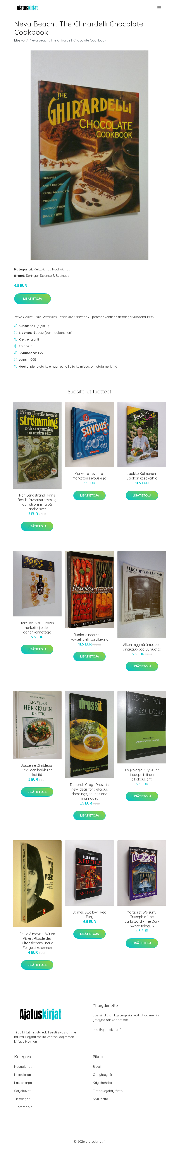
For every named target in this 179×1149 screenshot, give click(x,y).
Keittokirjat (42, 269)
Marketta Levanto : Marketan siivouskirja (89, 475)
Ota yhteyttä (102, 1075)
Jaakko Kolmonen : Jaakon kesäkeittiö (142, 475)
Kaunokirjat (23, 1066)
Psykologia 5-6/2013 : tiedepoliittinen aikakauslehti (142, 774)
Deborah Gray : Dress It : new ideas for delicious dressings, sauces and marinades (89, 791)
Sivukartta (100, 1099)
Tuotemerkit (23, 1107)
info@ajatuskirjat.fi (107, 1030)
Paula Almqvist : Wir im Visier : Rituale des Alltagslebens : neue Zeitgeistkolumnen (37, 941)
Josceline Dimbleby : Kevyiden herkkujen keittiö (37, 770)
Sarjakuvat (22, 1091)
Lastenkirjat (23, 1083)
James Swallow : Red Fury (89, 914)
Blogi (97, 1066)
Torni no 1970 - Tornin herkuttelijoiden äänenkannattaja (37, 627)
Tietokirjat (22, 1099)
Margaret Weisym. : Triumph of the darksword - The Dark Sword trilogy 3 (141, 919)
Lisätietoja (32, 299)
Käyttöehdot (102, 1083)
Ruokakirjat (61, 269)
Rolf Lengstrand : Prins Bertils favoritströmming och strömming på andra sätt (37, 502)
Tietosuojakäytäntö (108, 1091)
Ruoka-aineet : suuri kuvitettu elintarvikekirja (89, 637)
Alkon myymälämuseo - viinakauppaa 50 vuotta (142, 646)
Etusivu (19, 40)
